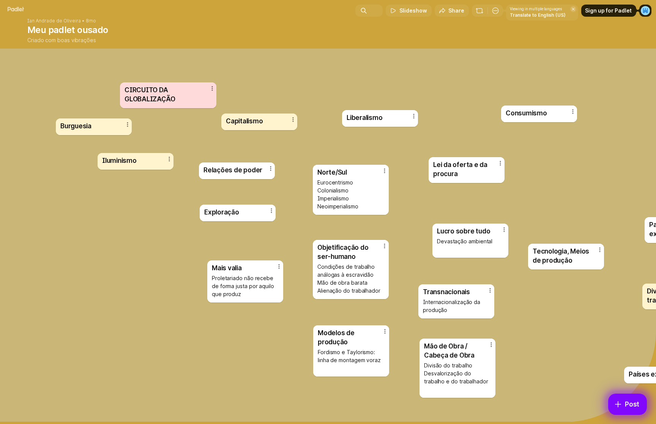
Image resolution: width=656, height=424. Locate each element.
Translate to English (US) (538, 15)
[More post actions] (600, 250)
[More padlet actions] (495, 11)
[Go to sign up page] (645, 11)
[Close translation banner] (573, 9)
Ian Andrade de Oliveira (54, 21)
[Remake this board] (479, 11)
